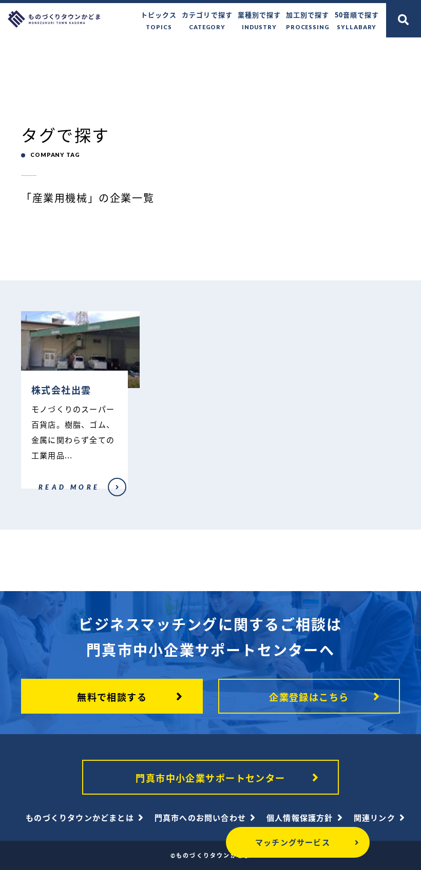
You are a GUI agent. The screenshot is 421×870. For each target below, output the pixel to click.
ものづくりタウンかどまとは (80, 818)
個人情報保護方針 (299, 818)
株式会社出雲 (37, 494)
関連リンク (374, 818)
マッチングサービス (292, 842)
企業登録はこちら (309, 697)
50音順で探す (357, 20)
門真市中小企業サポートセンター (210, 778)
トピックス (159, 20)
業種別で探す (259, 20)
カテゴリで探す (207, 20)
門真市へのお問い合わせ (200, 818)
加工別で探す (308, 20)
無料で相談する (112, 697)
